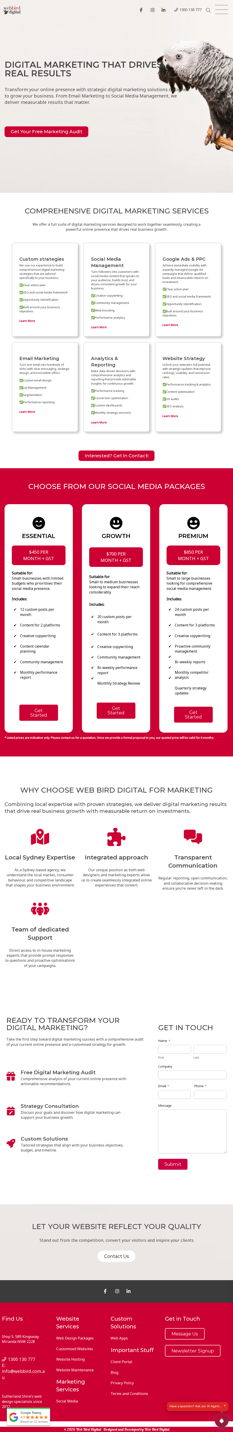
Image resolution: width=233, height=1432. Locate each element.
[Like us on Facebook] (142, 10)
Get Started (38, 713)
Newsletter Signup (192, 1351)
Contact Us (116, 1256)
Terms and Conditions (129, 1393)
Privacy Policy (122, 1382)
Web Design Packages (75, 1338)
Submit (172, 1164)
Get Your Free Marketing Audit (46, 131)
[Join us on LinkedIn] (164, 10)
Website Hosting (70, 1359)
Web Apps (119, 1338)
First (161, 1057)
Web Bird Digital (156, 1429)
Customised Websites (74, 1348)
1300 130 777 (190, 9)
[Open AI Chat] (221, 1420)
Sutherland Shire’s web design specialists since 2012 (22, 1401)
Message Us (184, 1334)
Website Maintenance (75, 1369)
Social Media (67, 1401)
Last (196, 1057)
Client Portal (121, 1361)
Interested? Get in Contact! (117, 455)
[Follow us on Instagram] (153, 10)
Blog (114, 1372)
